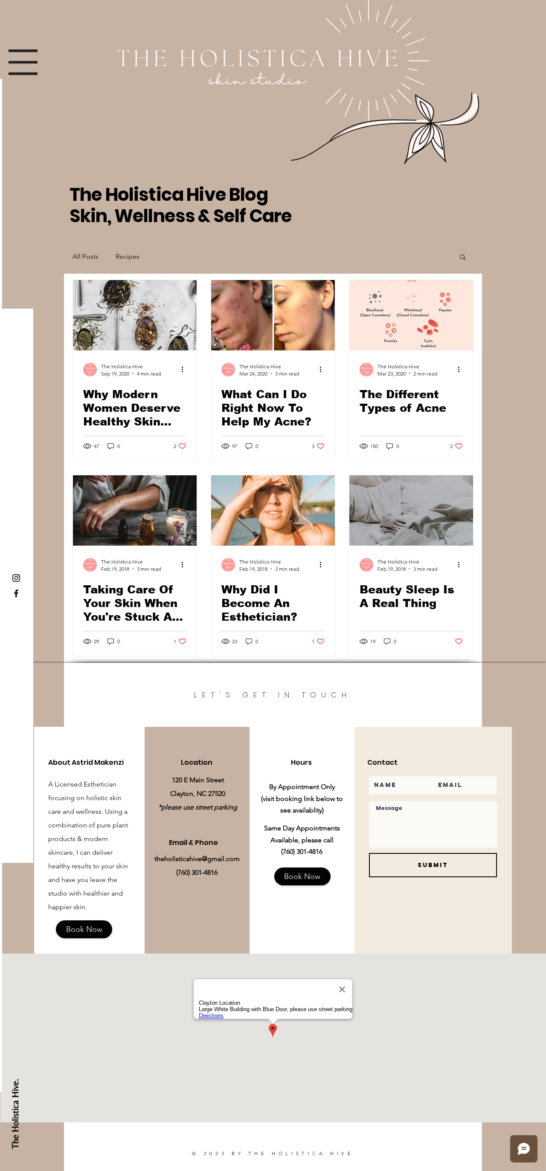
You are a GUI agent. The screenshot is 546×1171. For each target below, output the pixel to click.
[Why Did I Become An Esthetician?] (273, 510)
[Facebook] (16, 593)
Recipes (127, 256)
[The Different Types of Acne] (411, 315)
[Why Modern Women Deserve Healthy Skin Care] (135, 315)
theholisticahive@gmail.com (197, 859)
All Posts (86, 256)
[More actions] (185, 369)
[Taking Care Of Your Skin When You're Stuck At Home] (135, 510)
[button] (23, 62)
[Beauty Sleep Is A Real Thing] (411, 510)
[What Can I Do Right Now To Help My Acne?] (273, 315)
